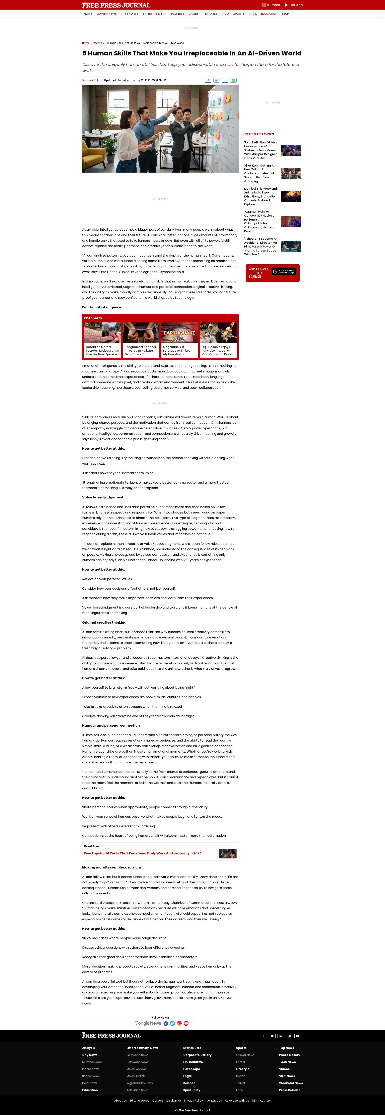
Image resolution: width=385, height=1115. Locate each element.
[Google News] (148, 1023)
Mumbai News (106, 13)
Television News (137, 1090)
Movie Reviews (137, 1069)
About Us (120, 1101)
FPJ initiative (193, 1062)
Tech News (287, 1062)
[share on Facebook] (208, 80)
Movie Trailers (136, 1076)
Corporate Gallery (197, 1055)
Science (189, 1083)
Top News (286, 1048)
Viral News (287, 1076)
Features (210, 13)
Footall (240, 1062)
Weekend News (291, 1083)
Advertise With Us (237, 1101)
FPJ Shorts (129, 13)
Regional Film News (140, 1083)
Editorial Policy (139, 1101)
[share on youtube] (297, 1036)
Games (193, 13)
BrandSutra (192, 1048)
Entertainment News (142, 1048)
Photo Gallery (289, 1055)
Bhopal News (91, 1076)
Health (240, 1076)
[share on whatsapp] (233, 80)
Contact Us (214, 1101)
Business (177, 13)
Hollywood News (138, 1062)
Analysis (88, 1048)
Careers (157, 1101)
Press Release (289, 1090)
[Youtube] (186, 1023)
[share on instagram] (289, 1036)
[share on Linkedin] (225, 80)
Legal (187, 1076)
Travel (240, 1083)
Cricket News (245, 1055)
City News (89, 1055)
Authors (265, 1101)
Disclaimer (173, 1101)
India (225, 13)
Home (88, 13)
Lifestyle (97, 43)
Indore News (90, 1069)
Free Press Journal (116, 5)
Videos (284, 1069)
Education (269, 13)
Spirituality (191, 1090)
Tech (285, 13)
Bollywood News (137, 1055)
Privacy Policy (193, 1101)
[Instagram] (179, 1023)
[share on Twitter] (216, 80)
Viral (253, 13)
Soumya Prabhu (92, 80)
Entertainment (154, 13)
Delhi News (89, 1083)
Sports (239, 13)
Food (239, 1090)
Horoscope (191, 1069)
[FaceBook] (165, 1023)
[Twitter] (172, 1023)
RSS (254, 1101)
